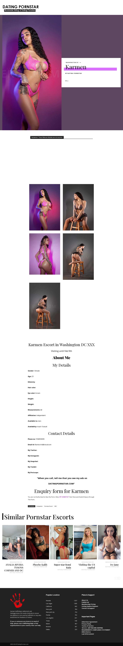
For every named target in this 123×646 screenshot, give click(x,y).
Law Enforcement (88, 634)
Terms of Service (87, 626)
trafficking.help (27, 623)
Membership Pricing (89, 604)
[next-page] (119, 578)
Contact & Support (88, 608)
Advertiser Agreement (89, 622)
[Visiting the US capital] (85, 542)
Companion (39, 506)
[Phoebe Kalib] (37, 542)
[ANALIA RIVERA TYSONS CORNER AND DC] (13, 542)
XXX (55, 506)
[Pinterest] (76, 77)
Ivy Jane (114, 564)
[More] (85, 77)
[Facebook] (67, 77)
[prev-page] (116, 578)
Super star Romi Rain (62, 566)
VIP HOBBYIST (64, 497)
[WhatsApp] (80, 77)
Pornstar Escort (48, 506)
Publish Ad (85, 602)
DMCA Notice (86, 632)
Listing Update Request (90, 606)
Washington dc (72, 62)
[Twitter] (72, 77)
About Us (85, 600)
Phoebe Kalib (40, 564)
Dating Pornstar (75, 73)
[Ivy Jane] (109, 542)
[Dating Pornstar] (20, 9)
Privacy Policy (86, 624)
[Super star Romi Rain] (61, 542)
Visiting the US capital (87, 566)
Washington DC (16, 562)
